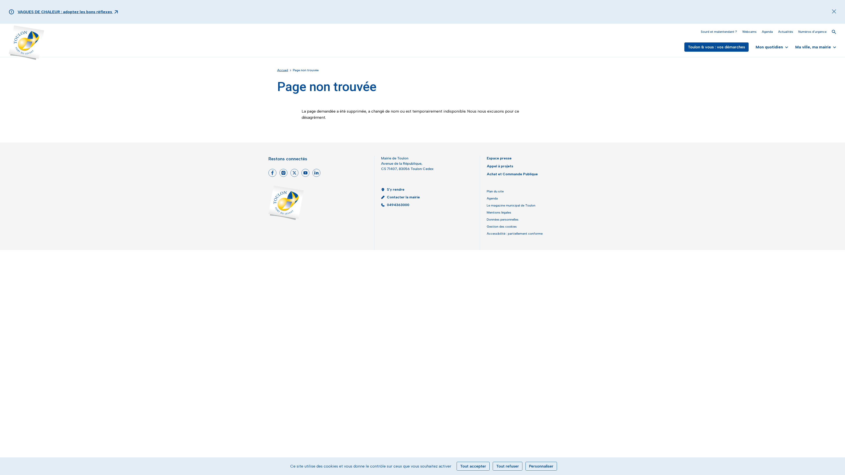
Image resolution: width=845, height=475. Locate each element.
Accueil (282, 70)
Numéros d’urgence (812, 32)
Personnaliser (541, 466)
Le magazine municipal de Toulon (511, 205)
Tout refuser (507, 466)
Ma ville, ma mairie (813, 47)
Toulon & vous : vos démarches (716, 47)
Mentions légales (499, 212)
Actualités (785, 32)
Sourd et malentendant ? (719, 32)
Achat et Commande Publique (512, 174)
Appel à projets (500, 166)
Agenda (767, 32)
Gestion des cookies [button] (502, 226)
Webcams (749, 32)
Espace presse (499, 158)
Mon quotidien (769, 47)
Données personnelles (502, 219)
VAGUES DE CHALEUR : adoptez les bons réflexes (65, 11)
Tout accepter (473, 466)
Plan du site (495, 191)
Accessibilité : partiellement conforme (515, 234)
